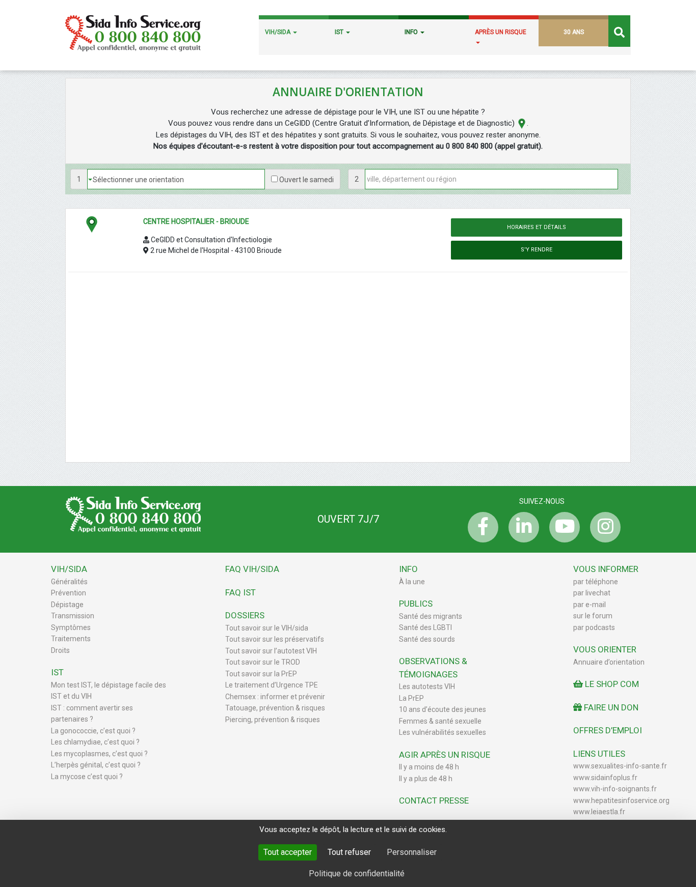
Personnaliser (412, 852)
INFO (412, 32)
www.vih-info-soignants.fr (615, 789)
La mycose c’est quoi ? (87, 776)
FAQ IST (240, 592)
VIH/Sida (69, 569)
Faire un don (610, 707)
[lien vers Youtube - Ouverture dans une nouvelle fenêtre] (562, 527)
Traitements (71, 639)
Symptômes (71, 627)
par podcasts (594, 627)
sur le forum (592, 616)
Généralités (69, 582)
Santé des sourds (427, 639)
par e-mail (589, 604)
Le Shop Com (611, 684)
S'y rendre (536, 249)
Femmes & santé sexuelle (440, 721)
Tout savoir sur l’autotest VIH (271, 651)
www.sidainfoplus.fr (605, 778)
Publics (416, 603)
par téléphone (595, 582)
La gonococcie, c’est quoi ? (93, 731)
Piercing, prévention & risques (272, 720)
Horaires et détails (536, 227)
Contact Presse (434, 800)
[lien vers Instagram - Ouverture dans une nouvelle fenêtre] (602, 527)
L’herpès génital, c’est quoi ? (96, 765)
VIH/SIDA (278, 32)
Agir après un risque (444, 755)
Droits (60, 650)
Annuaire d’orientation (609, 662)
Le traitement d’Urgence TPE (271, 685)
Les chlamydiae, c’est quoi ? (95, 742)
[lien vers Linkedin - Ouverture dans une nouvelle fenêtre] (521, 527)
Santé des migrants (430, 616)
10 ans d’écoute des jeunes (442, 709)
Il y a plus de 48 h (425, 779)
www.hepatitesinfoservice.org (621, 800)
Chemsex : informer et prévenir (275, 697)
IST (340, 32)
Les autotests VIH (427, 686)
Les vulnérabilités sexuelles (442, 732)
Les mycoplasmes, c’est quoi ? (99, 754)
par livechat (591, 593)
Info (408, 569)
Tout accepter (287, 852)
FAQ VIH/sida (252, 569)
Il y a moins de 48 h (429, 767)
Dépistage (67, 604)
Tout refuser (349, 852)
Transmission (72, 616)
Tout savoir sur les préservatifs (274, 639)
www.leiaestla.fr (599, 812)
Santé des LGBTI (425, 627)
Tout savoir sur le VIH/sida (266, 628)
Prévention (68, 593)
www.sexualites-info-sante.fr (620, 766)
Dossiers (244, 615)
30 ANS (574, 32)
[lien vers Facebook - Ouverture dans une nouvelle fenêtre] (480, 527)
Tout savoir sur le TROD (262, 662)
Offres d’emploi (607, 730)
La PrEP (411, 698)
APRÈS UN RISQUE (500, 32)
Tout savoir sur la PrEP (261, 674)
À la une (412, 582)
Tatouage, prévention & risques (275, 708)
